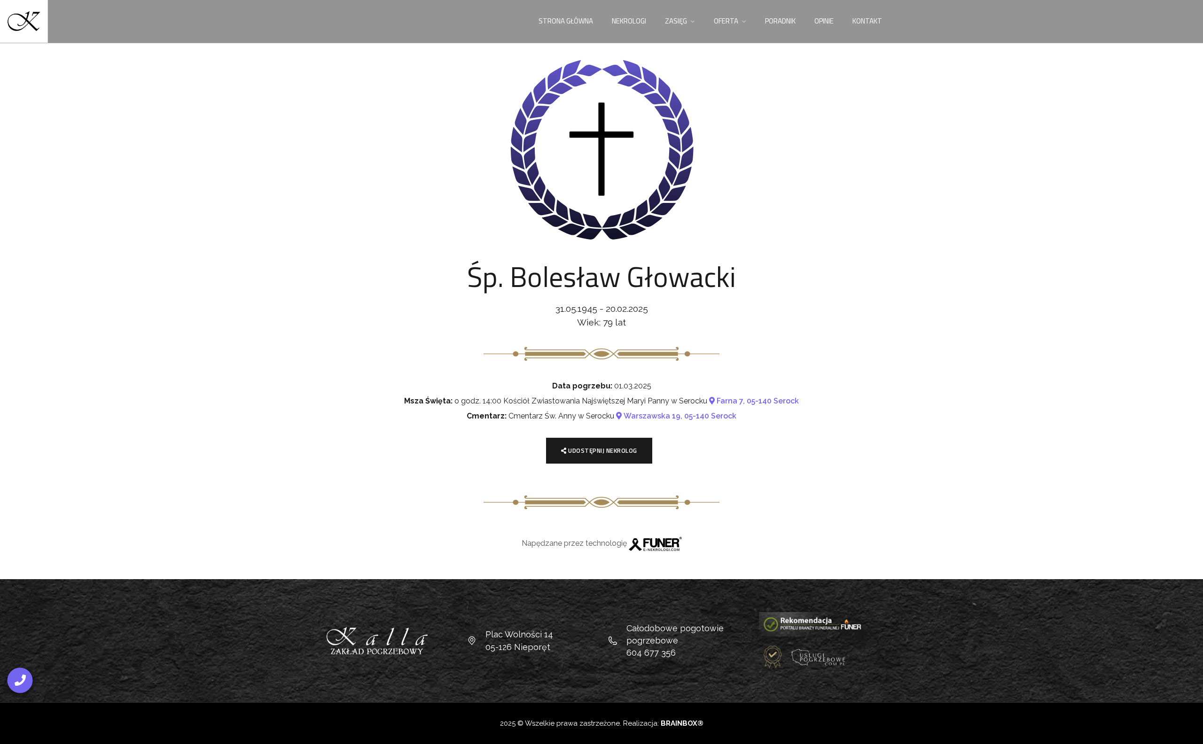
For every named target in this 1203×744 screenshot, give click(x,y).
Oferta (726, 21)
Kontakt (867, 21)
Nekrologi (629, 21)
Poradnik (780, 21)
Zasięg (676, 21)
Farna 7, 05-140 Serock (757, 400)
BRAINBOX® (682, 723)
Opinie (824, 21)
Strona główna (566, 21)
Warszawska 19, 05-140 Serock (679, 415)
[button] (1191, 731)
